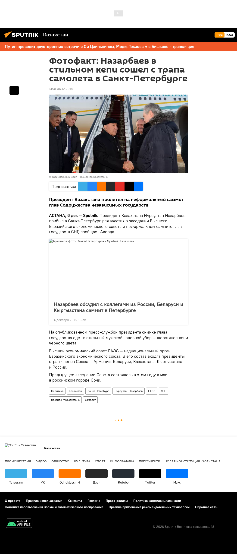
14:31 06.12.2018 (61, 89)
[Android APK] (19, 524)
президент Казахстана (65, 399)
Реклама (93, 501)
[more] (180, 319)
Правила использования (44, 501)
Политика (57, 391)
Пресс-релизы (117, 501)
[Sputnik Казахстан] (22, 39)
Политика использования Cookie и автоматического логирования (54, 507)
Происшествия (18, 461)
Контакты (75, 501)
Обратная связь (206, 507)
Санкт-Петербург (98, 391)
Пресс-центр (149, 461)
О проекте (12, 501)
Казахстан (75, 391)
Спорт (100, 461)
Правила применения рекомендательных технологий (149, 507)
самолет (90, 399)
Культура (82, 461)
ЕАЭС (151, 391)
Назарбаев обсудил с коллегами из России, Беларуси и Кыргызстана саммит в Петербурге (118, 307)
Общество (60, 461)
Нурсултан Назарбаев (129, 391)
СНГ (163, 391)
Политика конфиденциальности (157, 501)
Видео (41, 461)
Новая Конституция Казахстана (193, 461)
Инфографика (122, 461)
